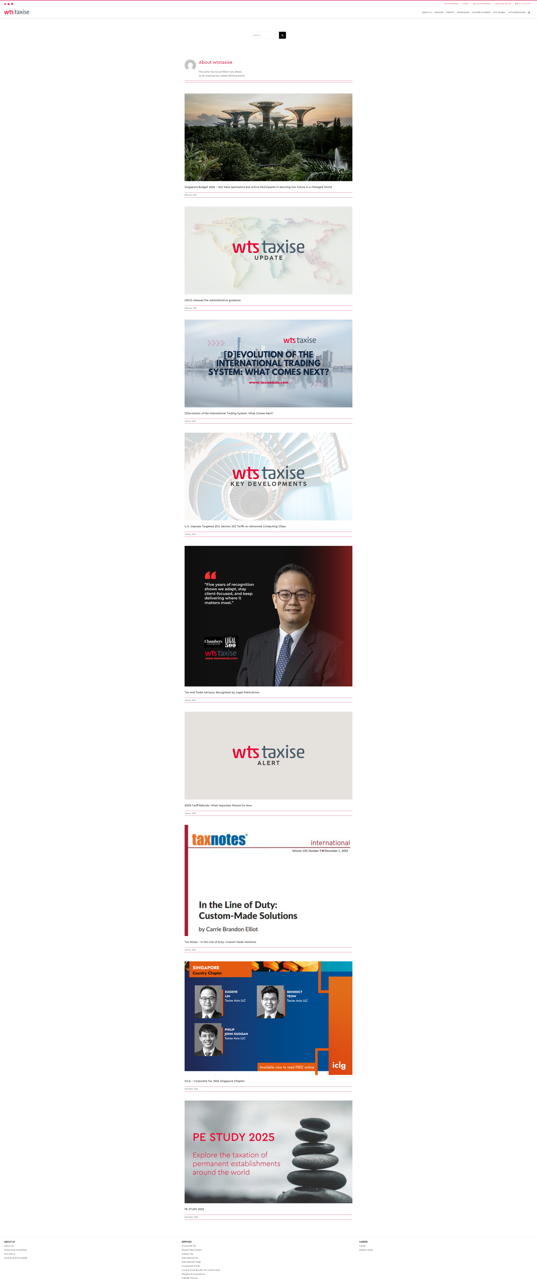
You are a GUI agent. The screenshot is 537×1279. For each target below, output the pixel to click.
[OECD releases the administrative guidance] (268, 250)
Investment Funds (191, 1266)
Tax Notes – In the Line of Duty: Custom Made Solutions (220, 942)
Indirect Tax (187, 1254)
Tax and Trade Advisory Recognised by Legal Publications (222, 692)
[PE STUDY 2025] (268, 1152)
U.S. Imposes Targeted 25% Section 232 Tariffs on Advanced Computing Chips (235, 526)
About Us (9, 1246)
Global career (366, 1250)
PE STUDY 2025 (194, 1209)
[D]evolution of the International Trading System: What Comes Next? (229, 413)
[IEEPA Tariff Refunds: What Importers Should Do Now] (268, 756)
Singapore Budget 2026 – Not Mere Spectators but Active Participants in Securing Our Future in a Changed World (258, 187)
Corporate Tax (189, 1246)
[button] (529, 12)
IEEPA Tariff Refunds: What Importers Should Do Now (218, 805)
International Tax (190, 1258)
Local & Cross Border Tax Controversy (201, 1270)
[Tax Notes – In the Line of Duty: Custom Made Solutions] (268, 880)
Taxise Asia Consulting (15, 1250)
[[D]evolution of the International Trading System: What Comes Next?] (268, 363)
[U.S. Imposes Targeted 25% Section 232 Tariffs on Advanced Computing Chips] (268, 476)
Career (362, 1246)
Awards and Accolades (15, 1258)
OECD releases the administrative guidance (213, 300)
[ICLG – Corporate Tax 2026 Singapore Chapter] (268, 1018)
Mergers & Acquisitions (193, 1274)
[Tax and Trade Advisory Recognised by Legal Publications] (268, 616)
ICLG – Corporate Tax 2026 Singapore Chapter (215, 1081)
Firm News (9, 1254)
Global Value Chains (192, 1250)
